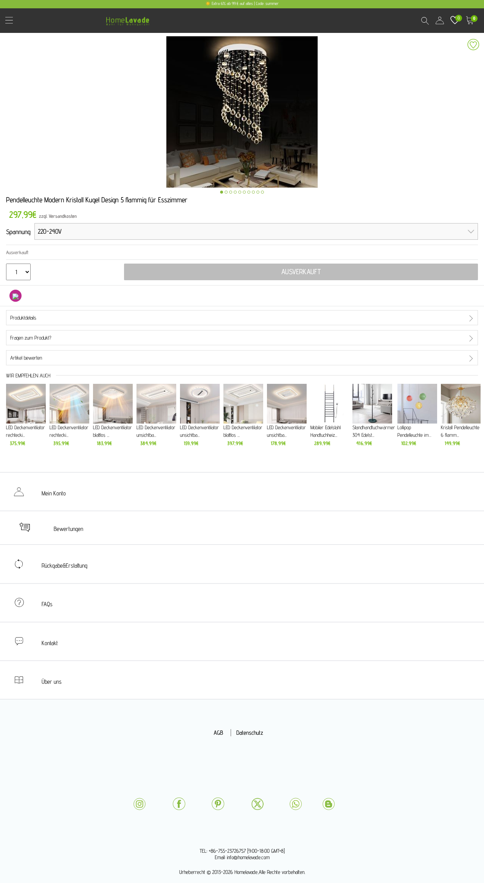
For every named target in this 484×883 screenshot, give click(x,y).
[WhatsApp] (296, 804)
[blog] (329, 804)
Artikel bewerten (26, 358)
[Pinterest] (218, 804)
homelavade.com (129, 18)
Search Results (424, 20)
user (439, 20)
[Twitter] (257, 804)
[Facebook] (179, 804)
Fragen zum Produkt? (30, 338)
